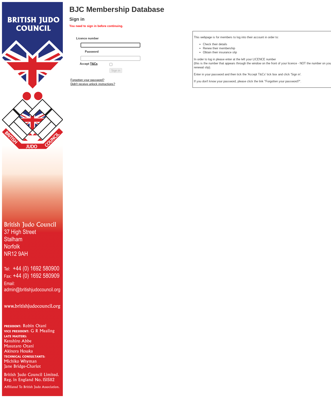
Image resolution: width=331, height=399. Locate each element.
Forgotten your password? (87, 80)
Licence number (87, 38)
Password (92, 51)
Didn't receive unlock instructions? (92, 84)
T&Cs (93, 63)
